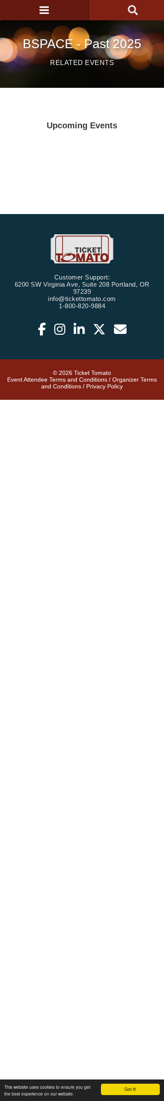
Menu (44, 10)
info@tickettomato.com (82, 298)
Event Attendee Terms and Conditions (57, 379)
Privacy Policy (104, 386)
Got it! (130, 1089)
